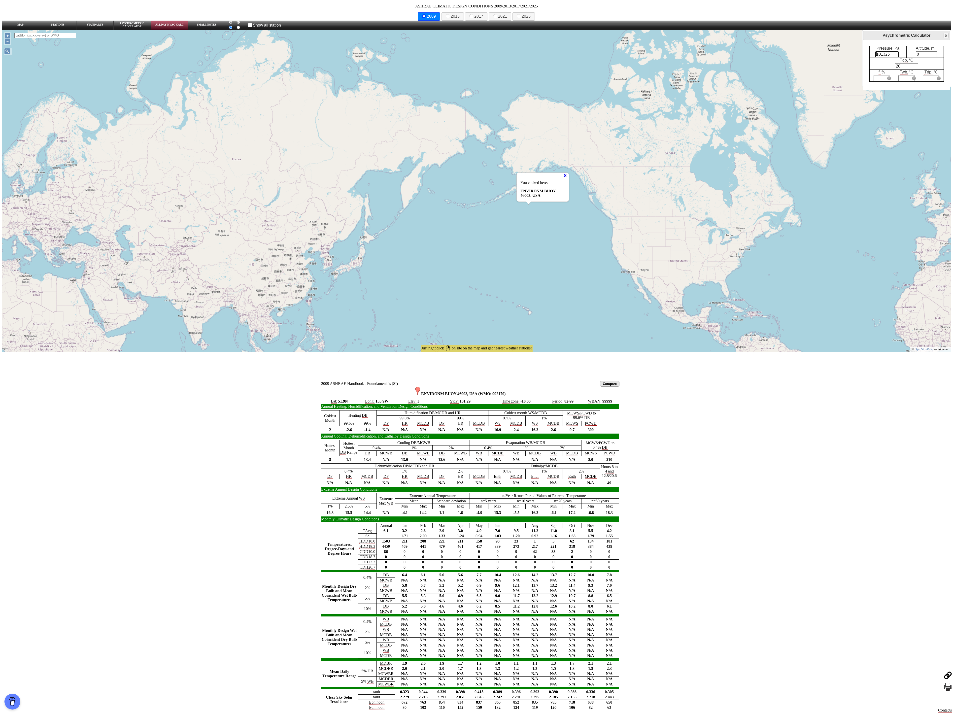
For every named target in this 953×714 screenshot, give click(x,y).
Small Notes (206, 24)
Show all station (267, 25)
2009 (431, 16)
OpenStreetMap (924, 349)
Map (20, 24)
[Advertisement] (476, 366)
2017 (478, 16)
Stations (57, 24)
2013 (455, 16)
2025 (526, 16)
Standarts (95, 24)
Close (946, 35)
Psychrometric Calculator (132, 25)
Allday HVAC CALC (169, 24)
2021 (502, 16)
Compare (610, 384)
